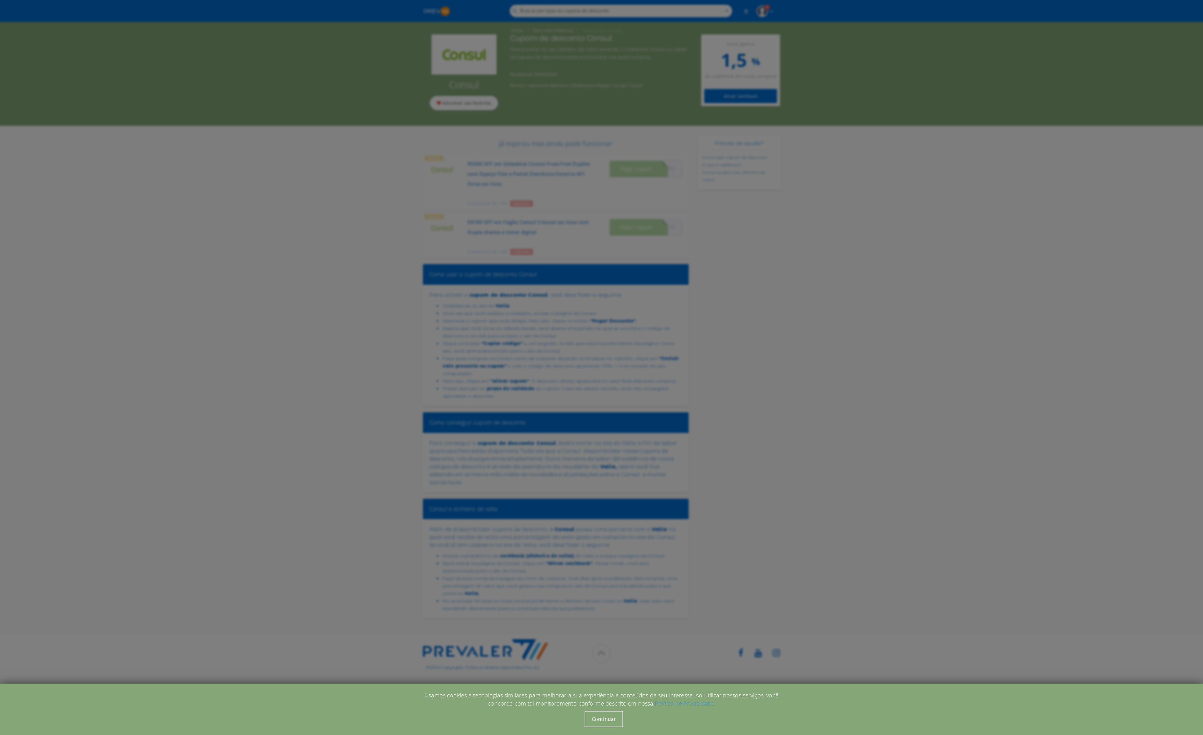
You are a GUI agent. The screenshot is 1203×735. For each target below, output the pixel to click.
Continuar (604, 719)
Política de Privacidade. (685, 703)
